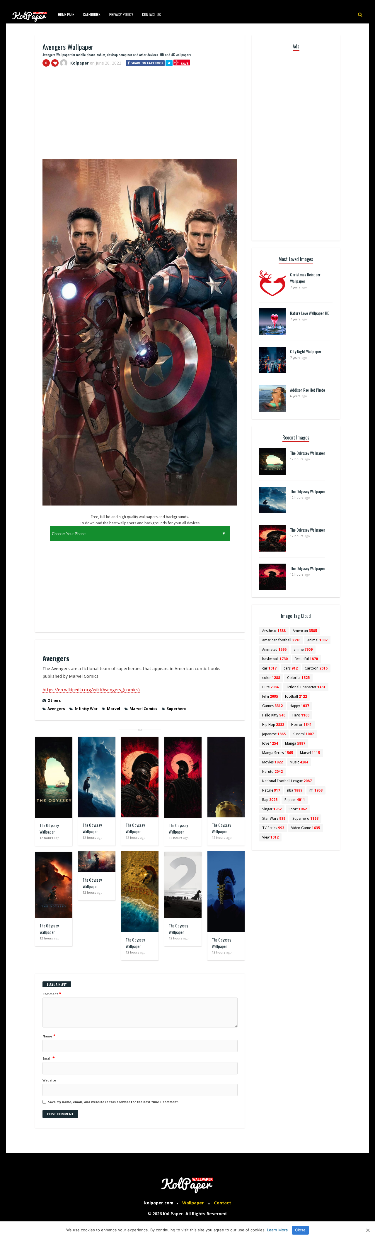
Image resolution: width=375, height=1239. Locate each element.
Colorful (298, 678)
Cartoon (316, 668)
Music (299, 762)
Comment (51, 993)
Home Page (66, 14)
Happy (299, 706)
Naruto (272, 772)
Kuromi (303, 734)
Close (300, 1230)
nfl (316, 790)
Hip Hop (273, 725)
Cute (270, 687)
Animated (274, 650)
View (270, 837)
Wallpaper (193, 1203)
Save (185, 63)
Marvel (113, 708)
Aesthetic (274, 631)
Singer (272, 809)
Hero (300, 715)
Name (48, 1036)
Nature (271, 790)
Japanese (274, 734)
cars (291, 668)
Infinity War (86, 708)
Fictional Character (305, 687)
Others (54, 700)
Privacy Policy (121, 14)
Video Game (305, 828)
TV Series (273, 828)
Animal (317, 640)
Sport (298, 809)
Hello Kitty (273, 715)
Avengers (56, 708)
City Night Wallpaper (305, 351)
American (305, 631)
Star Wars (273, 819)
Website (49, 1080)
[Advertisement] (139, 115)
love (270, 743)
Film (270, 696)
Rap (269, 800)
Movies (272, 762)
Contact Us (151, 14)
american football (281, 640)
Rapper (294, 800)
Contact (222, 1203)
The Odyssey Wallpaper (49, 828)
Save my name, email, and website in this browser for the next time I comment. (113, 1102)
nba (294, 790)
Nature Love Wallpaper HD (310, 313)
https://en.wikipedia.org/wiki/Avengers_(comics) (91, 689)
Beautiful (306, 659)
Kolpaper (79, 63)
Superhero (177, 708)
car (269, 668)
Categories (91, 14)
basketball (275, 659)
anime (303, 650)
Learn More (277, 1230)
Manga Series (277, 753)
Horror (301, 725)
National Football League (287, 781)
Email (48, 1058)
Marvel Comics (143, 708)
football (296, 696)
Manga (295, 743)
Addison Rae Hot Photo (307, 390)
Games (272, 706)
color (271, 678)
